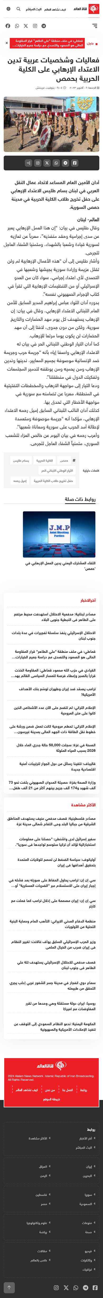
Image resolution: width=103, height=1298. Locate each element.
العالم (94, 219)
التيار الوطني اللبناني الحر (57, 470)
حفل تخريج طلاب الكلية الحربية (53, 480)
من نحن (50, 1089)
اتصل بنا (67, 1089)
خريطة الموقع (51, 1098)
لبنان (81, 219)
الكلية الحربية (44, 460)
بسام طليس (21, 460)
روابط (83, 1089)
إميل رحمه (19, 480)
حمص (64, 460)
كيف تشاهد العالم (55, 9)
